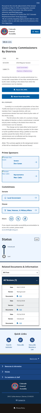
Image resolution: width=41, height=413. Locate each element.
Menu (37, 32)
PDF (20, 296)
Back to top (33, 359)
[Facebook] (25, 218)
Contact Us (21, 400)
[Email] (11, 218)
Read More (23, 17)
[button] (20, 366)
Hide (38, 3)
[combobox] (20, 272)
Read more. (19, 12)
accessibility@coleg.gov (10, 230)
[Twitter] (18, 218)
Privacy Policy (20, 408)
